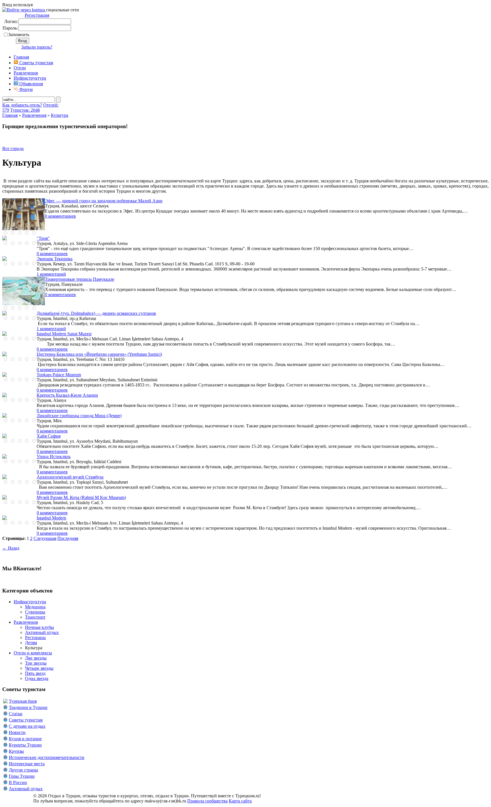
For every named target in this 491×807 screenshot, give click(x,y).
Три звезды (36, 663)
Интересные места (27, 763)
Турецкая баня (23, 701)
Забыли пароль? (36, 47)
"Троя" (43, 238)
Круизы (16, 751)
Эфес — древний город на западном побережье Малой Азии (104, 200)
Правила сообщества (207, 800)
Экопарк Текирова (54, 258)
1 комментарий (51, 274)
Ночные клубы (39, 627)
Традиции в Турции (28, 707)
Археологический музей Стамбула (70, 477)
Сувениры (35, 612)
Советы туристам (35, 62)
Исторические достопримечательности (46, 757)
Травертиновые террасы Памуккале (79, 279)
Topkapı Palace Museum (59, 374)
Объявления (30, 83)
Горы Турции (22, 776)
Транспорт (35, 617)
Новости (17, 732)
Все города (13, 148)
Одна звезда (36, 678)
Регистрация (37, 15)
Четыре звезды (39, 668)
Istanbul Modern (51, 517)
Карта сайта (240, 800)
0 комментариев (60, 216)
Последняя (67, 538)
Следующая (45, 538)
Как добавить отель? (22, 105)
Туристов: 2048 (25, 110)
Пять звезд (35, 673)
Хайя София (49, 436)
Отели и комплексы (33, 652)
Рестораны (35, 637)
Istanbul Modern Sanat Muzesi (64, 333)
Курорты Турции (25, 744)
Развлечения (26, 72)
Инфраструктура (30, 78)
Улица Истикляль (53, 456)
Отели (20, 67)
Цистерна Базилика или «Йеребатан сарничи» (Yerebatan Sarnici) (99, 354)
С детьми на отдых (27, 726)
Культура (59, 115)
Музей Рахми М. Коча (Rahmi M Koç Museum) (81, 497)
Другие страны (23, 770)
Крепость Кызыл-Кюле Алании (67, 395)
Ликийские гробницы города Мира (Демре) (79, 415)
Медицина (35, 606)
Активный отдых (42, 632)
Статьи (15, 713)
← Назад (10, 548)
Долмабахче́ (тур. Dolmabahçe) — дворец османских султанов (96, 313)
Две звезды (36, 658)
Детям (31, 642)
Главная (10, 115)
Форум (25, 89)
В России (18, 782)
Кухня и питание (25, 738)
